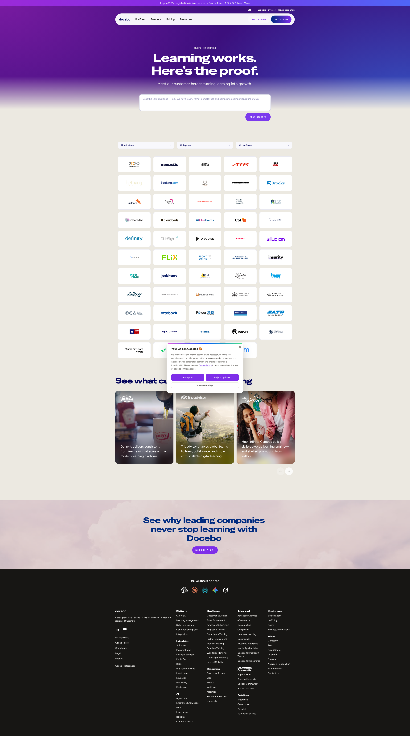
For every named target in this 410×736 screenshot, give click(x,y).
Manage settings (205, 385)
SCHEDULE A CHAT (205, 550)
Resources (186, 19)
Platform (140, 19)
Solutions (156, 19)
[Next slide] (289, 471)
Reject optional (222, 377)
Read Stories (258, 117)
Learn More (243, 3)
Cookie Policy (205, 365)
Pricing (170, 19)
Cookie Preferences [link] (125, 666)
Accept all (187, 377)
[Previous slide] (280, 471)
